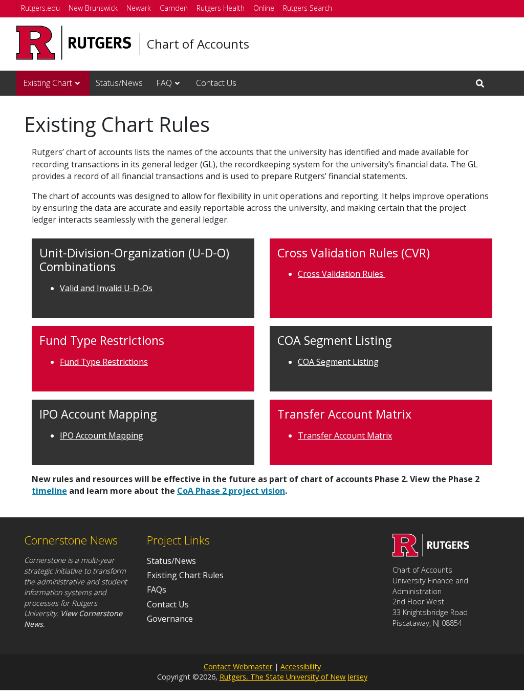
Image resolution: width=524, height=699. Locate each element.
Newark (138, 8)
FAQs (156, 589)
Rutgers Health (220, 8)
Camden (174, 8)
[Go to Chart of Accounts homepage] (430, 553)
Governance (170, 618)
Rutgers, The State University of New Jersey (293, 677)
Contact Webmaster (238, 666)
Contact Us (216, 83)
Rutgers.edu (40, 8)
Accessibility (300, 666)
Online (263, 8)
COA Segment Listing (338, 361)
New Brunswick (93, 8)
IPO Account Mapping (101, 435)
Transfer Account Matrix (345, 435)
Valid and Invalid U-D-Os (106, 288)
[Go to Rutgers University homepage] (74, 42)
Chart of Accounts (198, 44)
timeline (49, 490)
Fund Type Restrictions (104, 361)
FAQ (164, 83)
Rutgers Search (307, 8)
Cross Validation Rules (341, 273)
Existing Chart (47, 83)
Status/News (119, 83)
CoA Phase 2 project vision (231, 490)
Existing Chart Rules (185, 575)
